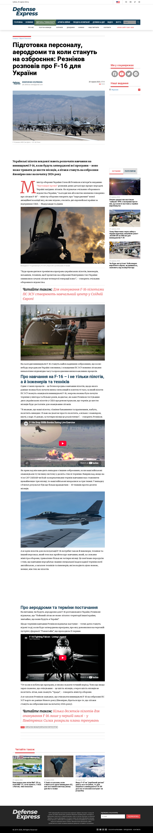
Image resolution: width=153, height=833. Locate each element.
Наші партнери (93, 27)
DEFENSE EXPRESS (32, 82)
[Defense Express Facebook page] (126, 2)
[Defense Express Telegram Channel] (139, 2)
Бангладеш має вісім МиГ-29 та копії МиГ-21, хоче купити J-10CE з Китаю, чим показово (27, 784)
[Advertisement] (95, 12)
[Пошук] (138, 22)
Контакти (107, 27)
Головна (15, 38)
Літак (55, 727)
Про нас (31, 27)
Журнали (59, 27)
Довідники (71, 27)
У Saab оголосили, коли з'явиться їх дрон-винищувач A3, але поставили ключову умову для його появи (58, 785)
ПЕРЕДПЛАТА (128, 829)
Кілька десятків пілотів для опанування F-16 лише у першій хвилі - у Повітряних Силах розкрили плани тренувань (61, 716)
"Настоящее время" (47, 186)
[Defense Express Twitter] (135, 2)
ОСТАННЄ (116, 171)
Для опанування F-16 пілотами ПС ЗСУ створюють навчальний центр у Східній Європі (63, 294)
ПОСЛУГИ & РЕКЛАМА (115, 829)
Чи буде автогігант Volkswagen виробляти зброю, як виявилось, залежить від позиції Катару (123, 265)
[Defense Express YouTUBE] (130, 2)
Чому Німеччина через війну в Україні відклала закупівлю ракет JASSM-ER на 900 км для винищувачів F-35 (123, 235)
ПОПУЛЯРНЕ (130, 171)
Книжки (81, 27)
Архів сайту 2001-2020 (125, 27)
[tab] (116, 171)
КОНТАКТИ (136, 829)
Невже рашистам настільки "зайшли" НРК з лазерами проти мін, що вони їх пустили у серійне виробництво (123, 203)
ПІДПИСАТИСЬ (133, 816)
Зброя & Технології (25, 38)
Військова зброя (46, 727)
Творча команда (45, 27)
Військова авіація (32, 727)
